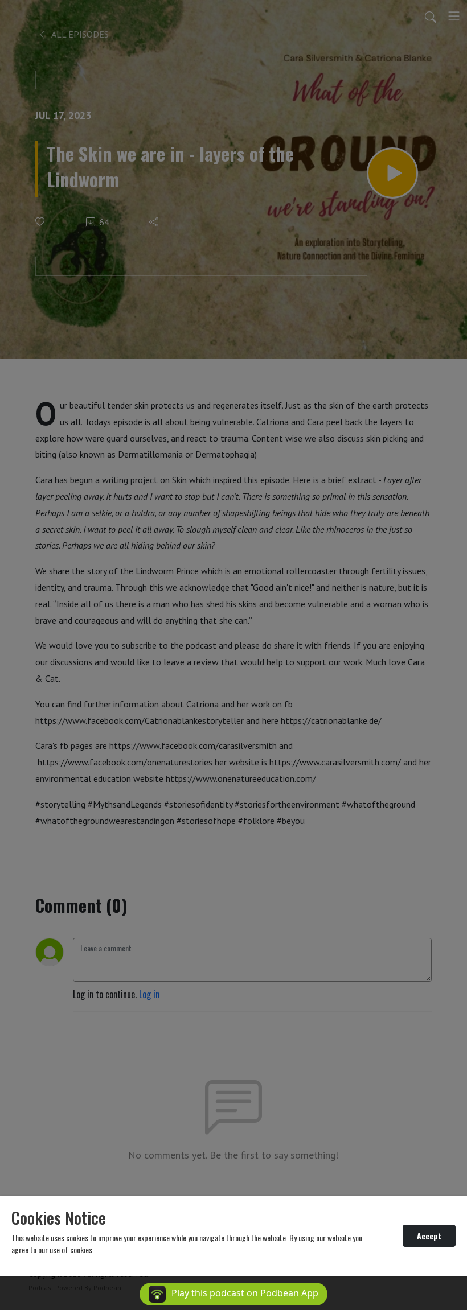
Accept (429, 1236)
